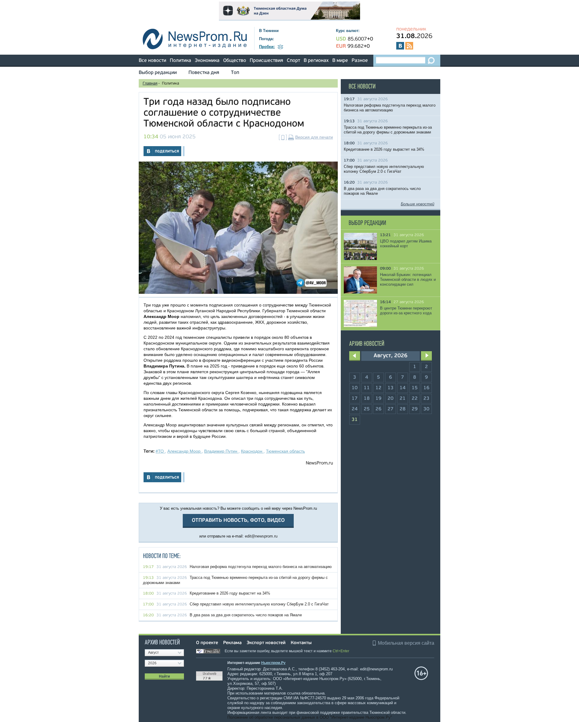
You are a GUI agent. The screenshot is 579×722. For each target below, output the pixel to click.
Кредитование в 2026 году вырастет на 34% (230, 593)
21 (403, 398)
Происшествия (266, 60)
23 (426, 398)
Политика (180, 60)
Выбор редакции (158, 72)
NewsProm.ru (319, 463)
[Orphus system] (210, 651)
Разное (360, 60)
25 (367, 409)
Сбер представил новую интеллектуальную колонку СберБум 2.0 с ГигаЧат (259, 604)
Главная (150, 83)
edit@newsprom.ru (261, 536)
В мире (340, 60)
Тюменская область (285, 451)
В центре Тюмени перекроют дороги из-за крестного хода (406, 310)
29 (415, 409)
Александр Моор (184, 451)
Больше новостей (417, 204)
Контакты (301, 643)
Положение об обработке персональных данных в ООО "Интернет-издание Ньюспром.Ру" (309, 717)
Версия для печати (314, 137)
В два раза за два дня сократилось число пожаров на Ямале (246, 615)
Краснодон (252, 451)
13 (391, 388)
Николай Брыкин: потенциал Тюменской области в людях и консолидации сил (408, 279)
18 (367, 398)
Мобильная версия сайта (406, 643)
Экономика (207, 60)
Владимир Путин (221, 451)
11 (367, 388)
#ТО (160, 451)
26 (378, 409)
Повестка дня (203, 72)
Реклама (232, 643)
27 (391, 409)
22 (415, 398)
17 (355, 398)
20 (391, 398)
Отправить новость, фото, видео (238, 520)
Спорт (293, 60)
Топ (235, 72)
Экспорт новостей (266, 643)
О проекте (207, 643)
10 (355, 388)
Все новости (152, 60)
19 (378, 398)
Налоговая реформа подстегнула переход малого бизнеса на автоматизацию (261, 566)
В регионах (316, 60)
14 (403, 388)
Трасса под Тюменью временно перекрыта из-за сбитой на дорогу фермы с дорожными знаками (388, 129)
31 (355, 419)
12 (378, 388)
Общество (234, 60)
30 (426, 409)
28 (403, 409)
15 (415, 388)
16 (426, 388)
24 (355, 409)
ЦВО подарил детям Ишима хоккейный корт (406, 243)
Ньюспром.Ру (273, 663)
